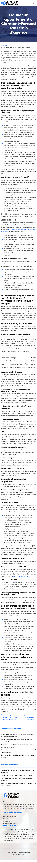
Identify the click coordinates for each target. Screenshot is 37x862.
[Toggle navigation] (34, 3)
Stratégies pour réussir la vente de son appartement (27, 717)
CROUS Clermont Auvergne (21, 576)
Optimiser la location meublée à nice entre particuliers (17, 775)
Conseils (5, 45)
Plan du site (18, 861)
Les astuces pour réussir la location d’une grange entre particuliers (10, 717)
